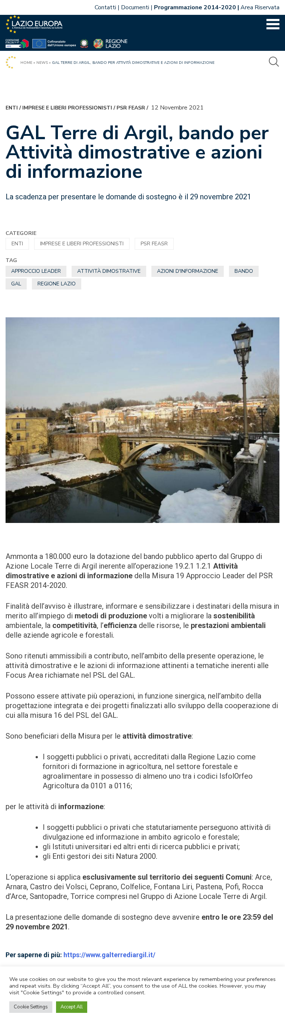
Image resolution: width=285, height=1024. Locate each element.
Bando (244, 271)
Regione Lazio (56, 283)
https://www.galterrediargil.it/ (109, 955)
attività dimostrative (109, 271)
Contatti (105, 7)
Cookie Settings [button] (31, 1007)
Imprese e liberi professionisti (67, 107)
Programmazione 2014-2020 (195, 7)
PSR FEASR (131, 107)
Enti (12, 107)
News (42, 62)
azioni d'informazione (187, 271)
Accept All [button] (71, 1007)
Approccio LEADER (36, 271)
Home (26, 62)
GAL (16, 283)
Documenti (135, 7)
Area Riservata (259, 7)
